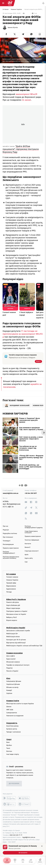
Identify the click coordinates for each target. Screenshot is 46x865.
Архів (26, 554)
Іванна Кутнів (13, 27)
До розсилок (14, 783)
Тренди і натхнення (13, 732)
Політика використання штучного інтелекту (11, 557)
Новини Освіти (12, 701)
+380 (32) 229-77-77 (15, 835)
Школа (8, 707)
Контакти (28, 543)
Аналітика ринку (12, 726)
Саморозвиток (11, 713)
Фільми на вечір (12, 687)
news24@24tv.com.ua (10, 493)
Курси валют (11, 659)
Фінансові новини (13, 662)
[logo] (10, 3)
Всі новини (11, 574)
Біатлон (9, 751)
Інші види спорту (12, 754)
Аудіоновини (11, 589)
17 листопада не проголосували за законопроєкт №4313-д (23, 334)
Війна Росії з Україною (16, 599)
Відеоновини (11, 586)
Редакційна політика (10, 533)
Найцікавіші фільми (13, 681)
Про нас (5, 526)
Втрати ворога (11, 620)
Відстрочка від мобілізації (16, 643)
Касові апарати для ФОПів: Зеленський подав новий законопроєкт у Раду (33, 9)
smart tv (9, 804)
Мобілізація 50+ (12, 634)
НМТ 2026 (9, 710)
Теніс (8, 748)
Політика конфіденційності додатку (34, 527)
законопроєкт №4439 (26, 94)
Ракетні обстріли (12, 602)
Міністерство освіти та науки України (20, 704)
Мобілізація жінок (13, 637)
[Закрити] (42, 846)
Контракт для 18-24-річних (16, 640)
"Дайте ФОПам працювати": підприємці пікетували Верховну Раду (21, 149)
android (9, 798)
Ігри (26, 562)
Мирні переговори (13, 608)
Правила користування (11, 548)
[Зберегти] (39, 34)
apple (24, 798)
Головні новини (12, 577)
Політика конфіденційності (9, 552)
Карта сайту (29, 558)
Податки (9, 668)
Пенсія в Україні (12, 671)
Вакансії (27, 547)
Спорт (9, 739)
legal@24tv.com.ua (28, 837)
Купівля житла (11, 729)
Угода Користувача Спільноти (31, 532)
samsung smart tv (24, 804)
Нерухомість (11, 723)
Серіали (9, 693)
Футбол (9, 745)
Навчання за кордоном (14, 716)
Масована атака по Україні (16, 614)
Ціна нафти (10, 656)
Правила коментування (33, 536)
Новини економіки (14, 653)
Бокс (8, 742)
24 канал (26, 100)
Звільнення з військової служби (18, 631)
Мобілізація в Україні (15, 628)
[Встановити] (23, 849)
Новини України (16, 9)
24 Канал (6, 9)
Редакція (6, 530)
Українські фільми (13, 684)
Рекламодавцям (8, 544)
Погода (9, 592)
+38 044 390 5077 (31, 493)
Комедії (9, 690)
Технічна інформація (32, 540)
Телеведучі (6, 541)
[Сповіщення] (43, 3)
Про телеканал (8, 537)
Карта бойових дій (13, 605)
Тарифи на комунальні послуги (17, 665)
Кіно (8, 678)
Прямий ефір (11, 583)
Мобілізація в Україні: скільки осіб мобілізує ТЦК (24, 646)
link (26, 502)
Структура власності (32, 551)
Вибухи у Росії (11, 617)
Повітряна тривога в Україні (16, 611)
